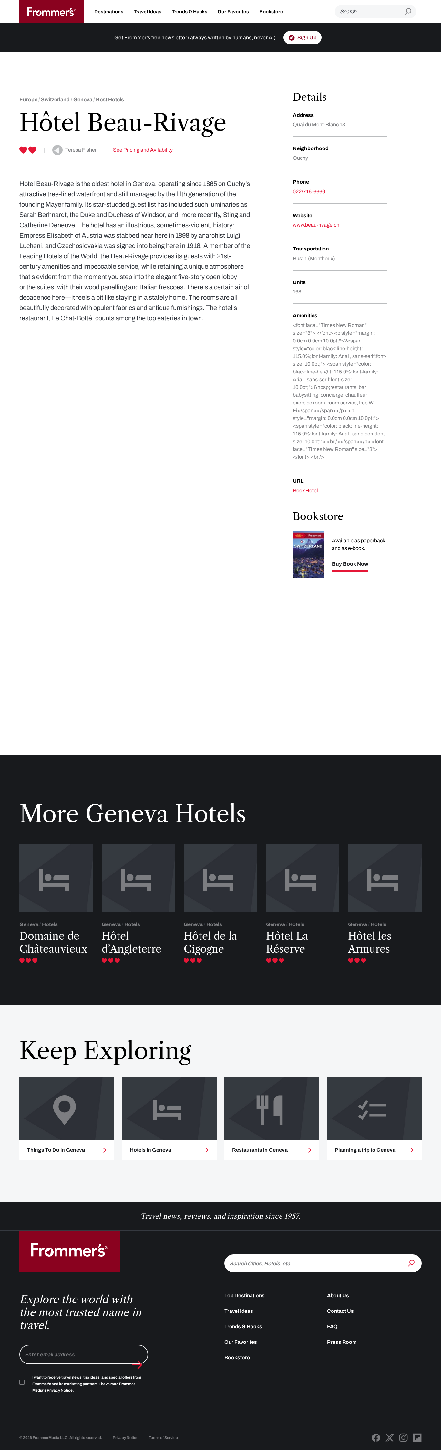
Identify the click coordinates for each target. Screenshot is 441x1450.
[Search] (411, 1262)
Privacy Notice (125, 1437)
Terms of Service (163, 1437)
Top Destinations (244, 1295)
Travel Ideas (147, 11)
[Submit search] (410, 11)
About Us (338, 1295)
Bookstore (271, 11)
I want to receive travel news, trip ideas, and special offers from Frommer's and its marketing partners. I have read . (86, 1384)
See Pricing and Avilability (143, 150)
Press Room (342, 1342)
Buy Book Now (350, 564)
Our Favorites (233, 11)
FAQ (332, 1326)
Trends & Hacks (189, 11)
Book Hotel (305, 490)
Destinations (108, 11)
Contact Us (340, 1311)
